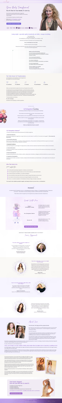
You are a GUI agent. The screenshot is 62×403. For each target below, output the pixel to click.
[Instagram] (30, 401)
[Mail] (32, 401)
